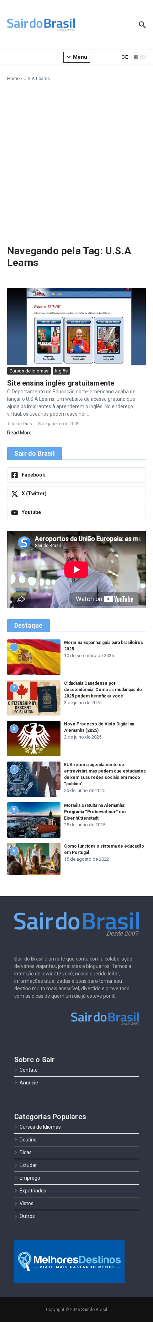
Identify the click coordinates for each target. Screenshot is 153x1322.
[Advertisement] (76, 162)
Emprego (30, 1178)
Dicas (26, 1152)
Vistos (26, 1203)
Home (13, 78)
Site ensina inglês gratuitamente (60, 383)
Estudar (28, 1165)
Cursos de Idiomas (29, 371)
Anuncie (29, 1082)
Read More (19, 432)
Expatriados (33, 1190)
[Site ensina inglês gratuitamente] (76, 326)
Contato (29, 1070)
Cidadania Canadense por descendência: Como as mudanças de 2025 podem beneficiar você (103, 690)
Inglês (61, 371)
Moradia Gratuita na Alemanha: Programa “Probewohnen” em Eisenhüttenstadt (95, 812)
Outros (27, 1216)
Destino (28, 1139)
